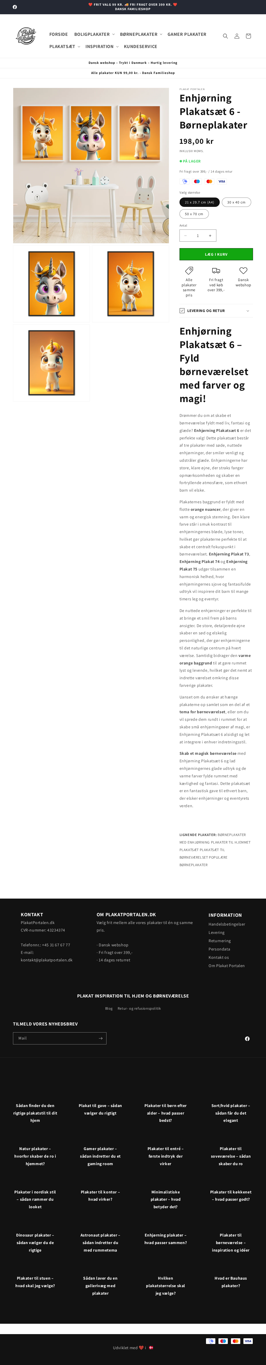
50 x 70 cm (194, 214)
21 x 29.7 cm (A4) (199, 202)
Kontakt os (219, 957)
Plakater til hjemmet (231, 842)
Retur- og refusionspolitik (139, 1008)
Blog (109, 1008)
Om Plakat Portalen (227, 965)
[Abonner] (100, 1038)
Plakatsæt (189, 849)
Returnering (220, 940)
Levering (217, 932)
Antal (183, 225)
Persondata (219, 949)
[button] (94, 34)
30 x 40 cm (236, 202)
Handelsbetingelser (227, 924)
